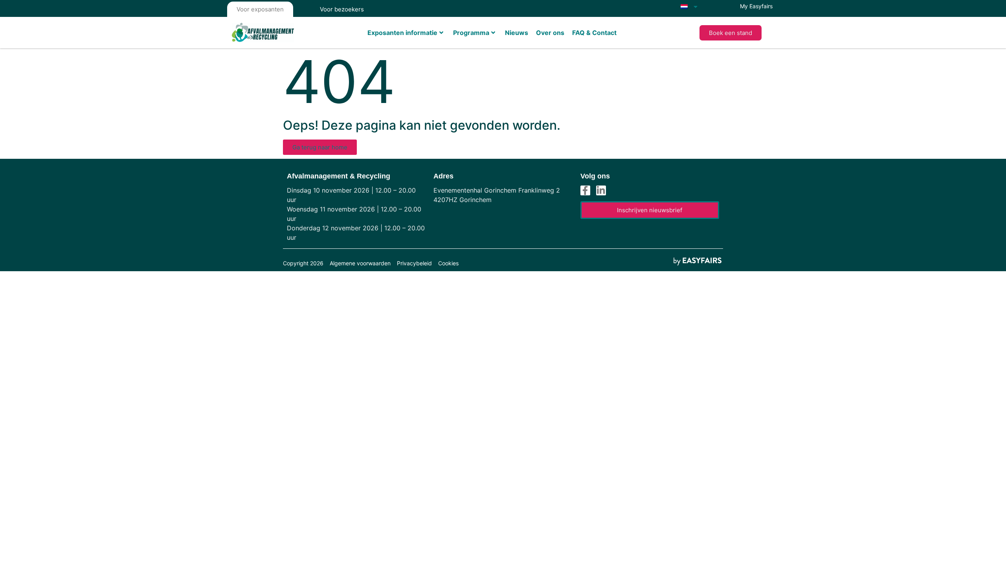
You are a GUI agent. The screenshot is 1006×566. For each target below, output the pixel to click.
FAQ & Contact (594, 33)
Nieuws (516, 33)
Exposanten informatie (402, 33)
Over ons (550, 33)
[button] (730, 32)
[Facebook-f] (585, 190)
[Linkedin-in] (601, 190)
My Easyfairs (756, 6)
